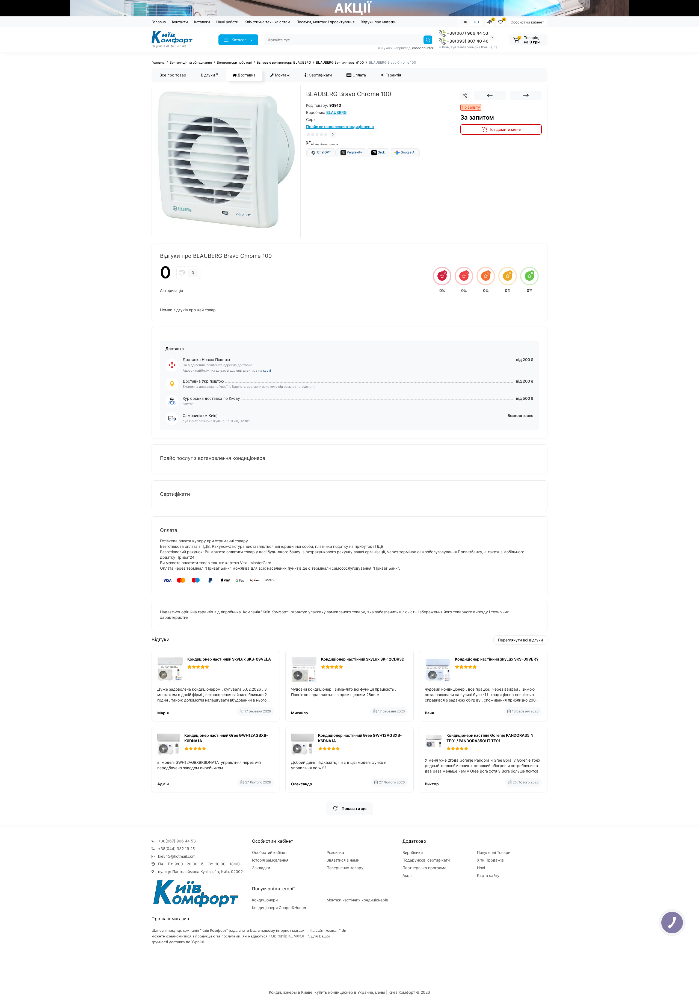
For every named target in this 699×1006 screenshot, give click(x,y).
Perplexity (354, 152)
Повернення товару (345, 867)
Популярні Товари (493, 852)
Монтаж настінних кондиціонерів (357, 900)
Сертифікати (320, 75)
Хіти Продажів (490, 860)
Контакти (180, 22)
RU (476, 22)
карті (267, 370)
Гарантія (392, 75)
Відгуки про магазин (378, 22)
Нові (481, 867)
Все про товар (172, 75)
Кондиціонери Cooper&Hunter (279, 907)
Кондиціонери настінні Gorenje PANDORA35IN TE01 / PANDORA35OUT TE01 (489, 738)
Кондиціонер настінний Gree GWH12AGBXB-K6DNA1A (226, 738)
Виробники (412, 852)
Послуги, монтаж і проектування (325, 22)
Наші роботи (227, 22)
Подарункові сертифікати (426, 860)
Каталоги (202, 22)
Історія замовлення (270, 860)
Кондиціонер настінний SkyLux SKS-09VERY (497, 659)
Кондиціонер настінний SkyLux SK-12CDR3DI (363, 659)
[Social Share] (465, 95)
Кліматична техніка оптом (267, 22)
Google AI (407, 152)
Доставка (246, 75)
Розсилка (335, 852)
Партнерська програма (424, 867)
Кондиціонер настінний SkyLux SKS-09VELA (229, 659)
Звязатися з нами (343, 860)
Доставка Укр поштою (203, 381)
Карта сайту (488, 875)
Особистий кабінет (527, 22)
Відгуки (209, 74)
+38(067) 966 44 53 (467, 33)
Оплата (358, 75)
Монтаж (282, 75)
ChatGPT (323, 152)
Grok (381, 152)
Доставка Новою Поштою (206, 359)
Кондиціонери (265, 900)
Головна (159, 22)
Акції (406, 875)
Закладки (261, 867)
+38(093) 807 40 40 (467, 41)
